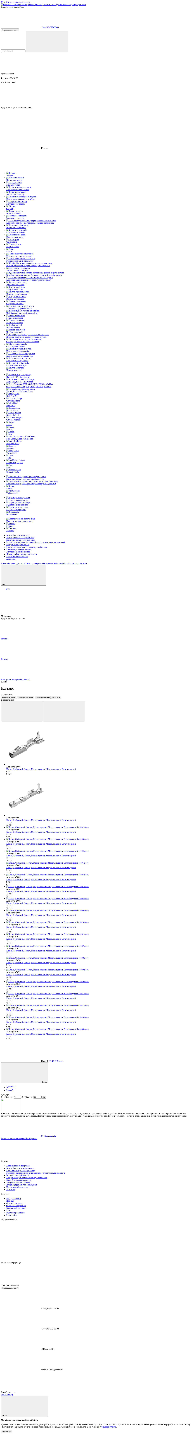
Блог (66, 563)
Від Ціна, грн (7, 1097)
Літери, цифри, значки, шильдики (21, 554)
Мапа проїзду (7, 1394)
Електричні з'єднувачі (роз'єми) (20, 540)
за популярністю (8, 697)
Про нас (4, 563)
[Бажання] (97, 96)
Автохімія (10, 559)
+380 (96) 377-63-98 (50, 27)
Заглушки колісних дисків (18, 552)
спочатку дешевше (25, 697)
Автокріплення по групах (18, 535)
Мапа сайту (11, 1215)
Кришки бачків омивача (17, 556)
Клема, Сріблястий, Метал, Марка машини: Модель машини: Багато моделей (41, 769)
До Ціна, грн (27, 1097)
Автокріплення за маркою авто (20, 537)
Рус (8, 589)
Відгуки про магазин (77, 563)
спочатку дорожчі (43, 697)
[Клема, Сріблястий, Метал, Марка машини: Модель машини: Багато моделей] (99, 745)
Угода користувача (107, 1427)
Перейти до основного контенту (15, 2)
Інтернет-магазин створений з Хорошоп (19, 1138)
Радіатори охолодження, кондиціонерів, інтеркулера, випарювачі (35, 542)
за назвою (56, 697)
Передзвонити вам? (10, 30)
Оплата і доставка (16, 563)
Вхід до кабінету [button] (13, 1198)
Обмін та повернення (34, 563)
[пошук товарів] (47, 41)
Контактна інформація (54, 563)
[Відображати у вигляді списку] (64, 711)
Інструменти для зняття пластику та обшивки (26, 547)
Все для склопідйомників (17, 545)
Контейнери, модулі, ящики (18, 549)
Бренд (44, 1082)
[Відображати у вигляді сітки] (22, 711)
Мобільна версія (48, 1136)
